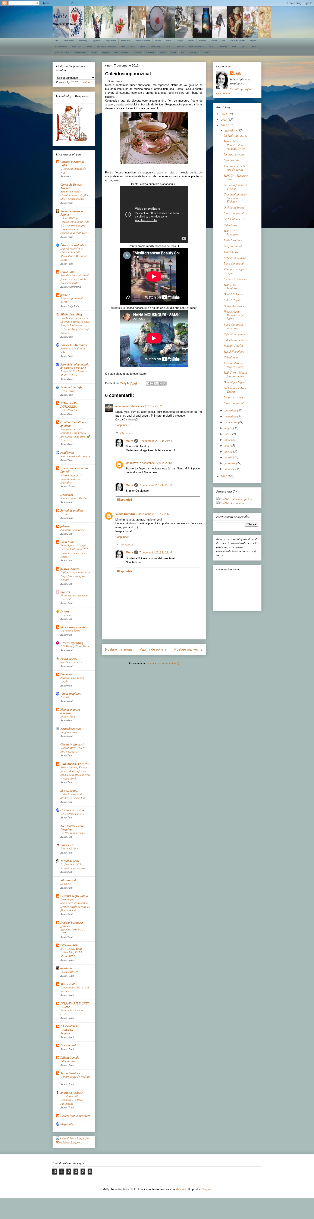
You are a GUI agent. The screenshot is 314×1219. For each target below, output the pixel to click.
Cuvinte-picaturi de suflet (72, 163)
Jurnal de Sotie (69, 861)
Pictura (234, 46)
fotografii (253, 41)
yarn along (193, 52)
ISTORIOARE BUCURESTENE (71, 947)
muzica (211, 46)
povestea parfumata (62, 52)
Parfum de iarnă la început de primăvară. (73, 866)
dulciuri (168, 41)
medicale (180, 46)
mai (227, 445)
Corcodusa (66, 674)
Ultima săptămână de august (73, 170)
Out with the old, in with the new (74, 989)
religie (94, 52)
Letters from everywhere (75, 1116)
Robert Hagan (232, 300)
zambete (205, 52)
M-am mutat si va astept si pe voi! (74, 597)
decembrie (231, 130)
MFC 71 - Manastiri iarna (236, 177)
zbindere (181, 1189)
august (228, 428)
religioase (105, 52)
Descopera (66, 495)
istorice (89, 46)
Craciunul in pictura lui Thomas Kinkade (236, 198)
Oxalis (64, 514)
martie (228, 457)
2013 (224, 119)
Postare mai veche (188, 649)
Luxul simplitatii (70, 694)
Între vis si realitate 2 (73, 245)
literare (142, 46)
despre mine (125, 41)
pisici (244, 46)
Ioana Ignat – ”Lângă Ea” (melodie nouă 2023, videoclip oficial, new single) (75, 550)
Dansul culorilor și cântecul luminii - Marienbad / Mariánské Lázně (74, 254)
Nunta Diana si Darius (73, 498)
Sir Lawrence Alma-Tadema (236, 390)
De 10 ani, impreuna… (73, 833)
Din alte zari (68, 1045)
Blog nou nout (68, 732)
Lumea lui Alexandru (73, 345)
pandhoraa (67, 452)
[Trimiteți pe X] (156, 383)
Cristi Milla (67, 542)
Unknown (132, 463)
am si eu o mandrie (71, 662)
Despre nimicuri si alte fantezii (74, 470)
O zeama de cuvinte (72, 810)
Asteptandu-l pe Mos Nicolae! (233, 365)
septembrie (231, 422)
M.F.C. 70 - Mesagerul (231, 232)
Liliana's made (69, 1057)
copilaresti (96, 41)
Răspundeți (122, 425)
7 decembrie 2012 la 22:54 (155, 463)
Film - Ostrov (68, 1061)
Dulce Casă (67, 272)
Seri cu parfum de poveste (75, 456)
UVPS (173, 52)
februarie (230, 463)
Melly (60, 15)
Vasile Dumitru (125, 514)
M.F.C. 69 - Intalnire (231, 286)
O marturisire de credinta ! (75, 1078)
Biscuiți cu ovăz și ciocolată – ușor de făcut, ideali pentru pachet (75, 195)
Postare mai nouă (118, 649)
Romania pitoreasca (121, 52)
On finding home (70, 630)
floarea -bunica (69, 569)
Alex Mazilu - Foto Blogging (72, 827)
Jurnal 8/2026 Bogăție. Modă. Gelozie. (73, 373)
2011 (224, 476)
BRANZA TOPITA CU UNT (72, 931)
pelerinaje (223, 46)
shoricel (65, 592)
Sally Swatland (233, 246)
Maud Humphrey (234, 351)
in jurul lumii (76, 46)
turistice (163, 52)
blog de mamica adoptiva (70, 711)
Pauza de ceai (68, 659)
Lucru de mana (156, 46)
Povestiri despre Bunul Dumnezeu (74, 897)
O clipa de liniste (234, 207)
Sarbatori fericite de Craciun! (236, 187)
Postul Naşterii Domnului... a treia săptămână (71, 1099)
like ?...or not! (69, 791)
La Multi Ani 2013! (235, 135)
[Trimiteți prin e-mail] (148, 383)
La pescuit (66, 615)
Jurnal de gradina (71, 510)
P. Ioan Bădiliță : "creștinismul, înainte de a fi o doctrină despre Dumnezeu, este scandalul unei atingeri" (74, 225)
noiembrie (230, 410)
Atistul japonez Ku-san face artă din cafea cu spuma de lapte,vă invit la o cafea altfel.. (75, 772)
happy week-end (61, 46)
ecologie (180, 41)
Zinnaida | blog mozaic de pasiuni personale (74, 366)
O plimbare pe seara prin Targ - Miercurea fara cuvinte (75, 576)
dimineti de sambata (142, 41)
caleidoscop (83, 41)
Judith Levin (231, 252)
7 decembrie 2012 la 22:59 (155, 485)
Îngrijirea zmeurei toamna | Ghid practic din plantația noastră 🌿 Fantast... (75, 434)
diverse (158, 41)
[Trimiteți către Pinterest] (164, 383)
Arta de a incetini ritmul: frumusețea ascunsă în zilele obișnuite (75, 279)
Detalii (64, 697)
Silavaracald (68, 880)
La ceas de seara (234, 154)
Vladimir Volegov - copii (235, 271)
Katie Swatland (233, 240)
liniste (133, 46)
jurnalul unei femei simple (106, 46)
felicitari (191, 41)
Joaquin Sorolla (233, 345)
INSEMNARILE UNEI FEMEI (74, 1005)
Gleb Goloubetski (234, 219)
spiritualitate (150, 52)
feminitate (202, 41)
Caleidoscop (231, 225)
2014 (224, 114)
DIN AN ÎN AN (68, 410)
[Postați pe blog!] (152, 383)
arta (56, 41)
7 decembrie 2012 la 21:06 (152, 514)
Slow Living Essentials (74, 627)
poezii (254, 46)
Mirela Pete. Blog (71, 314)
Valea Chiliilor (69, 971)
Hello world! (67, 391)
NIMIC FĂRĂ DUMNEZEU (69, 405)
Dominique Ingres (234, 382)
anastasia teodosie (71, 1092)
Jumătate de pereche (72, 530)
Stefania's (66, 1124)
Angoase (65, 1033)
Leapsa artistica (233, 397)
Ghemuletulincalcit (72, 744)
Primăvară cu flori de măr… (72, 350)
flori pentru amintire (237, 41)
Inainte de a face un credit (72, 1012)
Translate (84, 82)
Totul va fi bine (69, 848)
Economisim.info (71, 387)
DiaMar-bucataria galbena (71, 924)
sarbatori (137, 52)
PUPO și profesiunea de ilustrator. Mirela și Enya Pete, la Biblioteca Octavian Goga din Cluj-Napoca (75, 325)
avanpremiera (68, 41)
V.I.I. (182, 52)
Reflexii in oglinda (235, 258)
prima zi (65, 295)
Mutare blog (67, 716)
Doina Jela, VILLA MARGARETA (71, 954)
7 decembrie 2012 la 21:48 (155, 440)
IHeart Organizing (71, 643)
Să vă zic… (66, 884)
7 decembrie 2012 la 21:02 (145, 406)
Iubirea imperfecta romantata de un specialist (71, 478)
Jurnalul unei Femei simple (72, 679)
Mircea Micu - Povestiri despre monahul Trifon (235, 145)
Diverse (64, 611)
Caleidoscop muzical (236, 340)
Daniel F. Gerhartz (235, 294)
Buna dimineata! (234, 213)
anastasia (121, 406)
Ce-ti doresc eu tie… (72, 813)
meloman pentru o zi (196, 46)
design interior (111, 41)
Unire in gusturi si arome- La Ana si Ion (72, 796)
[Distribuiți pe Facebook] (160, 383)
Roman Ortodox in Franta (72, 213)
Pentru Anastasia (234, 306)
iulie (227, 434)
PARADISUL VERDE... (75, 764)
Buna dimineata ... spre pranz (235, 326)
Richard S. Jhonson (235, 279)
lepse (123, 46)
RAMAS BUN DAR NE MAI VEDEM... (73, 749)
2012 (224, 125)
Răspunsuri (127, 433)
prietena (65, 526)
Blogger (206, 1189)
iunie (227, 440)
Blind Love (67, 845)
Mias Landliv (68, 984)
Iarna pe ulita (232, 160)
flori (223, 41)
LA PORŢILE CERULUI (69, 1028)
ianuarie (229, 469)
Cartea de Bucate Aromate (71, 186)
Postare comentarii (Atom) (163, 663)
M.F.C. (169, 46)
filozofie (214, 41)
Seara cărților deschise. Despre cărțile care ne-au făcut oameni (75, 906)
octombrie (230, 416)
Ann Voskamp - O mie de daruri (234, 168)
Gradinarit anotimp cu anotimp (74, 424)
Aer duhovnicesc (70, 1073)
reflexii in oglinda (81, 52)
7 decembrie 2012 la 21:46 (155, 552)
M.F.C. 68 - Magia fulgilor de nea (235, 374)
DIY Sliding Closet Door (74, 646)
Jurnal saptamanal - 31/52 (72, 300)
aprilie (228, 451)
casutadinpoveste (70, 728)
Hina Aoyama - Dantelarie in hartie (233, 315)
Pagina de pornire (153, 649)
